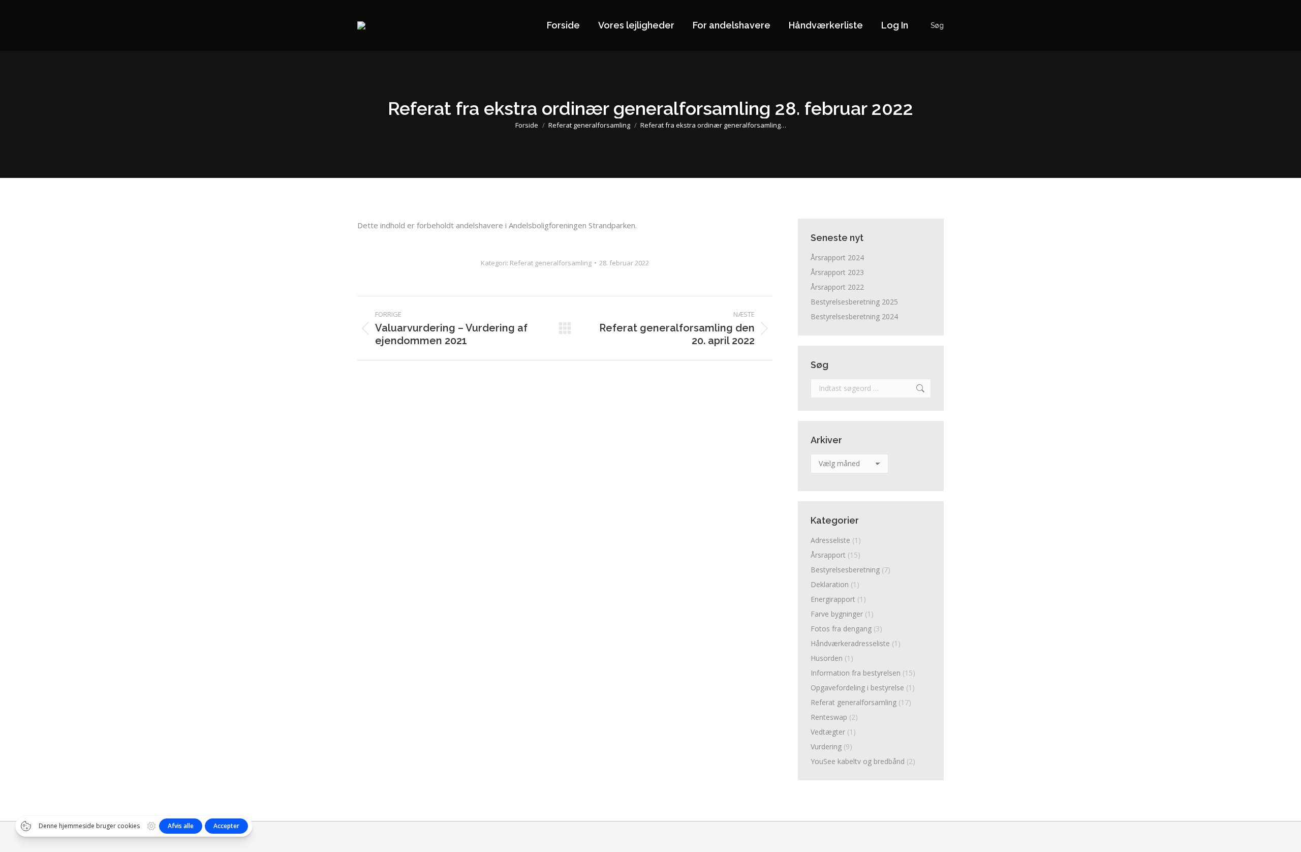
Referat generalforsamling (551, 262)
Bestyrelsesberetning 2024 (854, 316)
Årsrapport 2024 (837, 257)
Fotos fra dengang (841, 628)
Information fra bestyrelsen (856, 673)
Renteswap (829, 717)
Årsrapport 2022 (837, 287)
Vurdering (826, 746)
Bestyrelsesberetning (845, 569)
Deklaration (830, 584)
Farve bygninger (837, 614)
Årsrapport (828, 555)
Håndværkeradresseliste (850, 643)
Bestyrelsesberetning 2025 (854, 302)
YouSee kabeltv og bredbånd (858, 761)
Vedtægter (828, 732)
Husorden (827, 658)
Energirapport (833, 599)
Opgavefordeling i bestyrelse (857, 687)
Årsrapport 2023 (837, 272)
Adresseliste (830, 540)
